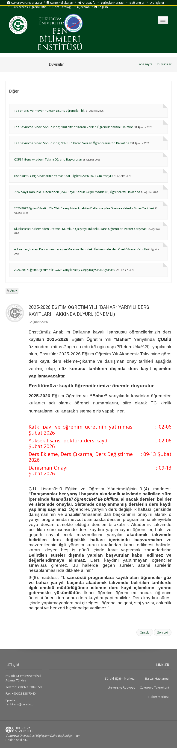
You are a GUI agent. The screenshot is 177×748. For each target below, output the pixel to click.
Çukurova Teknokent (154, 687)
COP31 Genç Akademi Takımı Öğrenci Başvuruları (48, 159)
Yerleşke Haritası (112, 2)
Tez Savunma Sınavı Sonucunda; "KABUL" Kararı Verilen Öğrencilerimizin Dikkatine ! (72, 143)
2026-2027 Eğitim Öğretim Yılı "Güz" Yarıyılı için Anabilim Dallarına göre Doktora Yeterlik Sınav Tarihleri (84, 208)
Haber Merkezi (158, 697)
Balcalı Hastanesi (157, 678)
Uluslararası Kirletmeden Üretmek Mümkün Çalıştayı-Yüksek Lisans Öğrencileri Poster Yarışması (80, 229)
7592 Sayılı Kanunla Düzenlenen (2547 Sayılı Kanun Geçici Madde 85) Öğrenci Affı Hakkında (77, 192)
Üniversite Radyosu (121, 687)
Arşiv (13, 290)
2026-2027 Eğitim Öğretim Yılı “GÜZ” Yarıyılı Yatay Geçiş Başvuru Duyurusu (64, 270)
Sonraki (162, 632)
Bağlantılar (137, 2)
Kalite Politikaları (61, 2)
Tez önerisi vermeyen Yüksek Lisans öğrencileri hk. (49, 110)
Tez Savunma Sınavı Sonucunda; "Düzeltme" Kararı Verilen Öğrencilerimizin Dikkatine (74, 127)
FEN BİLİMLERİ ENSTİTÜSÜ (60, 40)
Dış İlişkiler (157, 2)
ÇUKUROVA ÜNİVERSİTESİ (52, 21)
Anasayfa (88, 2)
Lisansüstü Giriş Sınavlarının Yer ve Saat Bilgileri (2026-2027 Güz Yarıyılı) (63, 176)
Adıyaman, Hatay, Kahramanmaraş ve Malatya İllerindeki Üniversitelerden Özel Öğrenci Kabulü (80, 249)
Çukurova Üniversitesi (26, 2)
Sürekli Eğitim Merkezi (120, 678)
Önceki (145, 632)
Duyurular (164, 64)
